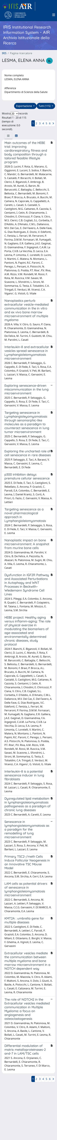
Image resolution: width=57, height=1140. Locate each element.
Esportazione (24, 106)
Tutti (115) (45, 106)
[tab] (8, 135)
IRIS (4, 53)
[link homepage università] (15, 15)
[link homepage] (18, 6)
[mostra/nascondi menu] (53, 15)
